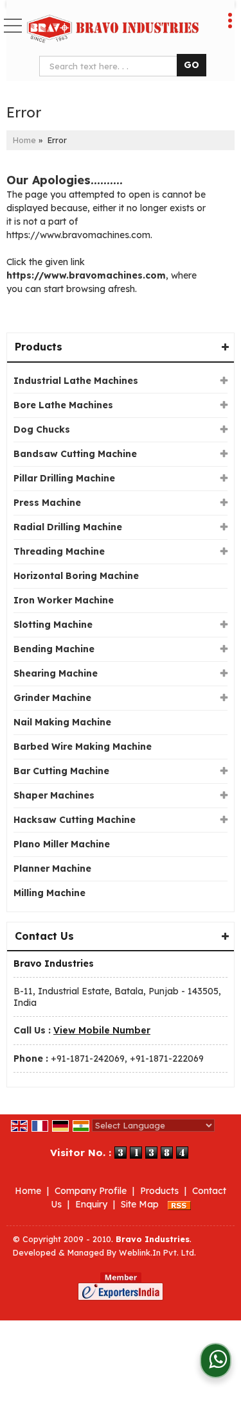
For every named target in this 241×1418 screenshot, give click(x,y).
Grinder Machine (52, 698)
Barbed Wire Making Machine (82, 746)
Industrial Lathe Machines (75, 380)
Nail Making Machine (62, 722)
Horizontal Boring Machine (76, 576)
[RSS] (179, 1204)
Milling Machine (49, 893)
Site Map (140, 1204)
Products (38, 346)
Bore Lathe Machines (63, 405)
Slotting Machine (53, 624)
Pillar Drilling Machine (64, 478)
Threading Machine (59, 551)
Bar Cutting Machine (61, 771)
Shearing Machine (55, 673)
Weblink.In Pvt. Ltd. (157, 1252)
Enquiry (91, 1204)
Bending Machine (53, 649)
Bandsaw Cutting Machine (75, 454)
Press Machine (47, 502)
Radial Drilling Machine (67, 527)
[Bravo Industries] (113, 28)
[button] (101, 1030)
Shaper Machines (53, 795)
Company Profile (91, 1191)
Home (24, 140)
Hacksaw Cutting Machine (74, 820)
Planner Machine (52, 868)
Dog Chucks (41, 429)
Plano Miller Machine (61, 844)
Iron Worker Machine (63, 600)
